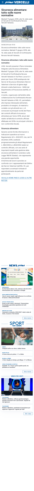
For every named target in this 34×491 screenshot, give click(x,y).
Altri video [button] (28, 414)
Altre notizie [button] (27, 318)
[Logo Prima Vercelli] (17, 2)
